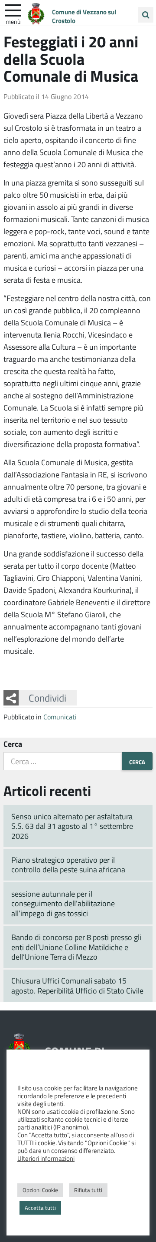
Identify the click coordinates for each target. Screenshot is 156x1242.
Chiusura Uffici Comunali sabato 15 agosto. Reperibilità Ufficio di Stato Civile (77, 985)
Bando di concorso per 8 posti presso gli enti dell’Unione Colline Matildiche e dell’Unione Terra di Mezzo (76, 947)
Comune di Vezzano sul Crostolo (84, 16)
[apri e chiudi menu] (13, 9)
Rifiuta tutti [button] (88, 1190)
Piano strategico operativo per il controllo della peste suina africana (68, 864)
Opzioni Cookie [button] (40, 1190)
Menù (13, 21)
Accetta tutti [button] (40, 1208)
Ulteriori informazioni (46, 1158)
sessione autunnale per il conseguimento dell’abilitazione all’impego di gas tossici (63, 903)
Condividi (47, 698)
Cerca (12, 743)
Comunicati (60, 717)
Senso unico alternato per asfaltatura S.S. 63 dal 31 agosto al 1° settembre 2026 (72, 826)
